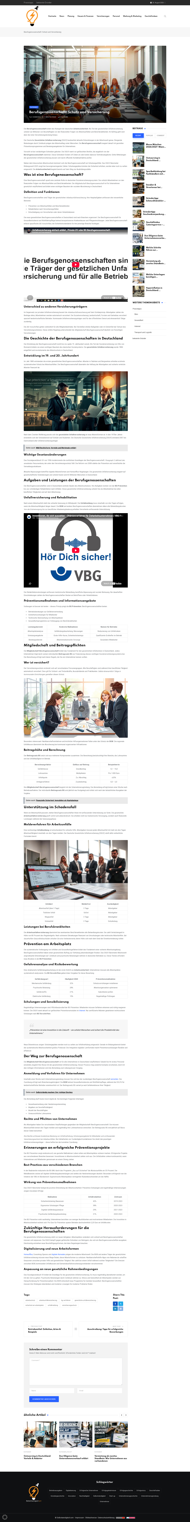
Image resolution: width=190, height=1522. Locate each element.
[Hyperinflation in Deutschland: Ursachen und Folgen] (138, 291)
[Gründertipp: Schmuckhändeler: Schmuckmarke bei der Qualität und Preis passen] (138, 201)
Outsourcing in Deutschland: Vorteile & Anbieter (155, 160)
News (61, 16)
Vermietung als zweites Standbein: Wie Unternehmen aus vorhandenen (111, 1458)
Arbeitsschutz (30, 1300)
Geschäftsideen (151, 16)
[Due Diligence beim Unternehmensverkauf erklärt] (138, 238)
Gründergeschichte (57, 1496)
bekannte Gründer (44, 3)
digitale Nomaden (58, 1254)
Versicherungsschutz (69, 1305)
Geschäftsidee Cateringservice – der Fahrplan (154, 224)
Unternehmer (104, 1501)
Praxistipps (28, 3)
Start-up (112, 1496)
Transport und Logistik (143, 332)
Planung (71, 16)
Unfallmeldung (53, 1305)
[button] (122, 1415)
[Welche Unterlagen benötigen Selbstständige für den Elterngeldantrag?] (138, 278)
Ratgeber (27, 1452)
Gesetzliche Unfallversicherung (85, 1300)
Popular (149, 135)
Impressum (79, 1518)
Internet (82, 1011)
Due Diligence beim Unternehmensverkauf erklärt (155, 238)
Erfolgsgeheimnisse (109, 1490)
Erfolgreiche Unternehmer (89, 1490)
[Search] (165, 16)
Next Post (117, 1326)
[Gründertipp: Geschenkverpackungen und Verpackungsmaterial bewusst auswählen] (137, 214)
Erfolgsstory (141, 1490)
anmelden (114, 1079)
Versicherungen (103, 16)
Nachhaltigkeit (84, 1496)
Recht (69, 1452)
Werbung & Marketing (132, 16)
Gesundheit (138, 320)
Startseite (52, 16)
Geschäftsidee (154, 1490)
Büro (136, 314)
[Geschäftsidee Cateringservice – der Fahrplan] (138, 225)
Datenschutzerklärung (106, 1518)
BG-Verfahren (65, 1300)
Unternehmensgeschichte (128, 1496)
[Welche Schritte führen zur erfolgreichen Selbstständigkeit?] (138, 251)
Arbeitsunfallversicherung (48, 1300)
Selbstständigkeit (99, 1496)
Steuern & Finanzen (85, 16)
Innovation (72, 1496)
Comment (160, 135)
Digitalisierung (71, 1490)
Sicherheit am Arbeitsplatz (35, 1305)
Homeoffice (28, 1254)
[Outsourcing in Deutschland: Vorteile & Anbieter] (138, 161)
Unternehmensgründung (149, 1496)
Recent (138, 135)
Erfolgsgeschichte (126, 1490)
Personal (116, 16)
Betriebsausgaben (55, 1490)
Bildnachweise (91, 1518)
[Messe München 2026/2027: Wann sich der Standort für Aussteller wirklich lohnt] (138, 147)
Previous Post (36, 1326)
